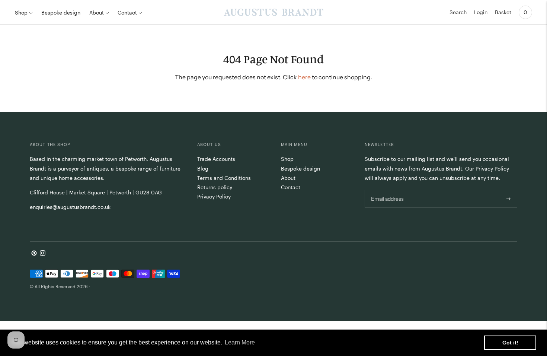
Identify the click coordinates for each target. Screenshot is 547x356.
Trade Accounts (216, 159)
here (304, 77)
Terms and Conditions (224, 178)
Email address (387, 189)
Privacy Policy (214, 196)
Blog (202, 168)
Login (480, 12)
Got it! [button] (510, 343)
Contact (127, 12)
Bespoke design (60, 12)
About (96, 12)
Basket (503, 12)
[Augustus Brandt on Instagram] (42, 254)
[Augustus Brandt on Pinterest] (34, 254)
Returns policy (214, 187)
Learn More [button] (240, 342)
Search (458, 12)
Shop (21, 12)
